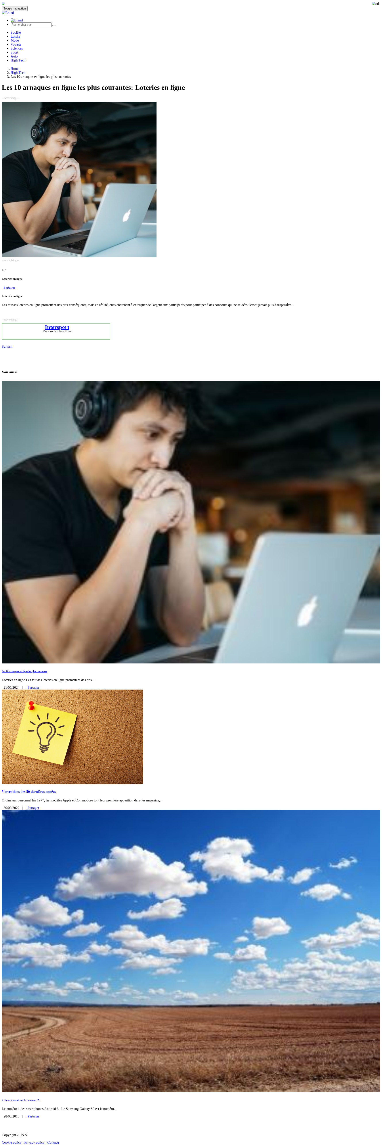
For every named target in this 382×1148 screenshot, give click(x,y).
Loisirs (15, 36)
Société (16, 32)
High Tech (18, 60)
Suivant (7, 346)
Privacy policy (34, 1142)
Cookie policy (11, 1142)
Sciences (17, 48)
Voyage (16, 44)
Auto (14, 56)
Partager (8, 287)
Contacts (53, 1142)
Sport (14, 52)
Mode (15, 40)
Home (15, 69)
